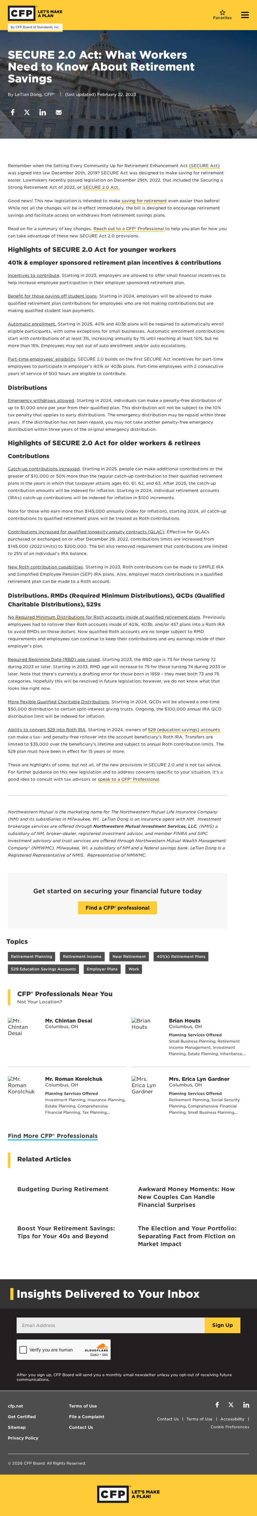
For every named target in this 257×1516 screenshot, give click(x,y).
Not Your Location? (39, 1001)
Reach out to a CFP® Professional (129, 228)
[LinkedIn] (246, 1405)
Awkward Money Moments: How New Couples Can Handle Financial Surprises (186, 1197)
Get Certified (22, 1416)
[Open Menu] (245, 15)
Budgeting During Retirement (62, 1189)
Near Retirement (129, 956)
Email (58, 112)
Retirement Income (82, 956)
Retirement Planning (31, 956)
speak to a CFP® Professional (128, 779)
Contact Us (168, 1419)
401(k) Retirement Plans (181, 956)
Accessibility (232, 1419)
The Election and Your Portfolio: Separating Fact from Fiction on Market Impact (187, 1236)
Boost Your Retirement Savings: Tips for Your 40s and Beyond (66, 1232)
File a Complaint (86, 1416)
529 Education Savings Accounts (43, 969)
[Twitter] (231, 1405)
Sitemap (17, 1427)
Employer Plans (102, 969)
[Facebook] (217, 1405)
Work (133, 969)
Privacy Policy (23, 1438)
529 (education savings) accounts (184, 729)
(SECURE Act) (204, 165)
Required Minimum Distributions (50, 617)
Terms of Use (199, 1419)
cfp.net (15, 1406)
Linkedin (42, 112)
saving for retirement (143, 200)
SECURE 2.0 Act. (101, 187)
